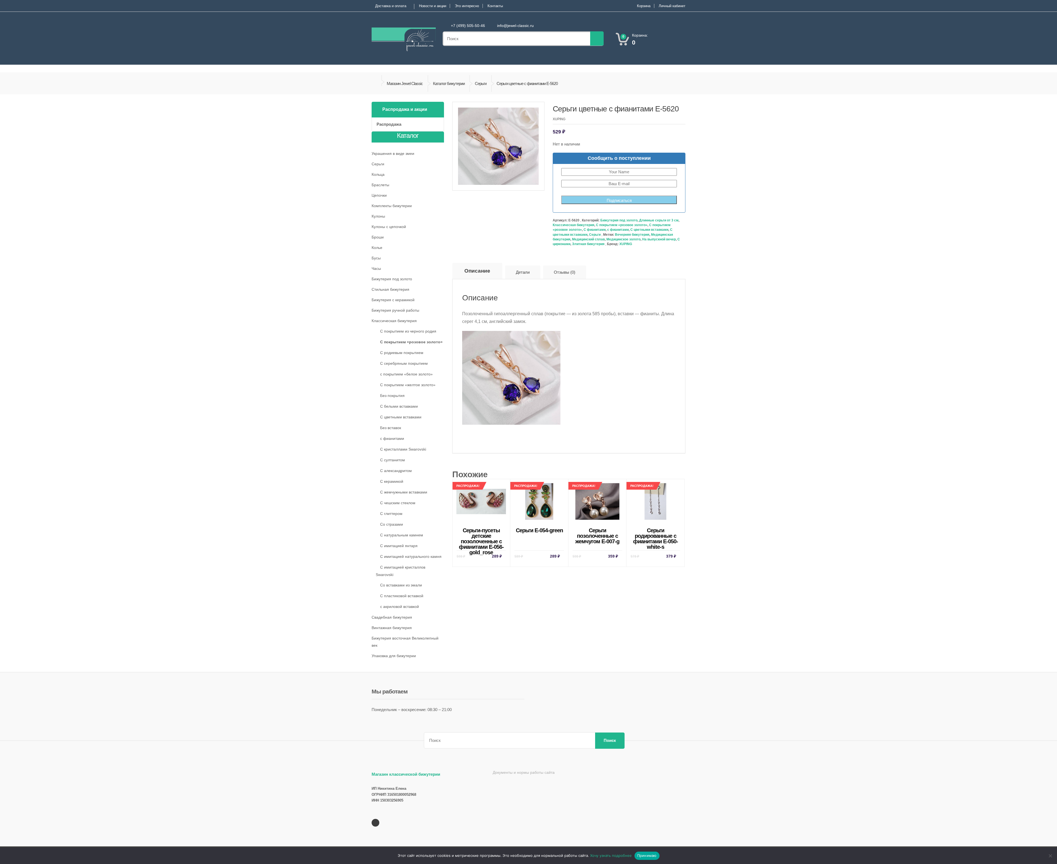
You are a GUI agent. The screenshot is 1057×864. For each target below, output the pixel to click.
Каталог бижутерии (449, 83)
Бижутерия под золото (619, 220)
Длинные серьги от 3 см (659, 220)
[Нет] (1050, 855)
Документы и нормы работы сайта (524, 772)
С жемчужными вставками (403, 492)
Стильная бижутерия (390, 289)
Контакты (495, 6)
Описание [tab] (477, 271)
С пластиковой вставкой (401, 596)
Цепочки (379, 195)
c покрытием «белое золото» (406, 374)
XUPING (625, 244)
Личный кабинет (672, 6)
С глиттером (391, 513)
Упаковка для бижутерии (394, 656)
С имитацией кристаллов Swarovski (400, 571)
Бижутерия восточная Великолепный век (405, 642)
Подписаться (619, 200)
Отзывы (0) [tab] (564, 272)
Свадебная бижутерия (392, 617)
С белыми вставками (399, 406)
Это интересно (467, 6)
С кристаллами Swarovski (403, 449)
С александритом (396, 470)
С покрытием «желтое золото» (407, 385)
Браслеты (380, 185)
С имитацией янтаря (399, 546)
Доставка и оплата (390, 6)
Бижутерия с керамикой (393, 300)
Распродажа (389, 124)
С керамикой (391, 481)
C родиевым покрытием (401, 352)
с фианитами (618, 230)
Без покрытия (392, 395)
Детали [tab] (523, 272)
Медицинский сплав (588, 239)
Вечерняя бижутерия (632, 235)
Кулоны (378, 216)
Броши (378, 237)
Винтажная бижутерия (392, 628)
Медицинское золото (623, 239)
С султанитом (392, 460)
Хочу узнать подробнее (611, 855)
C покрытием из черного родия (408, 331)
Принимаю (647, 855)
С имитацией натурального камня (411, 556)
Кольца (378, 174)
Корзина (643, 6)
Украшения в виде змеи (393, 153)
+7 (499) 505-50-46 (468, 25)
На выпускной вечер (659, 239)
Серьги (480, 83)
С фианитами (595, 230)
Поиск (610, 740)
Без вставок (390, 428)
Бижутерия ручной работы (395, 310)
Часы (376, 268)
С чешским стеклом (397, 503)
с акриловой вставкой (399, 606)
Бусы (376, 258)
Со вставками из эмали (401, 585)
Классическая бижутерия (573, 225)
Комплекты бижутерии (392, 206)
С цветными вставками (649, 230)
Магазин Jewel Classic (405, 83)
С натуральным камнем (401, 535)
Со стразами (391, 524)
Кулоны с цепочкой (389, 226)
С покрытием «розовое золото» (621, 225)
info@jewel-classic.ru (515, 25)
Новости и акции (432, 6)
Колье (377, 247)
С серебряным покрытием (404, 363)
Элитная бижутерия (588, 244)
